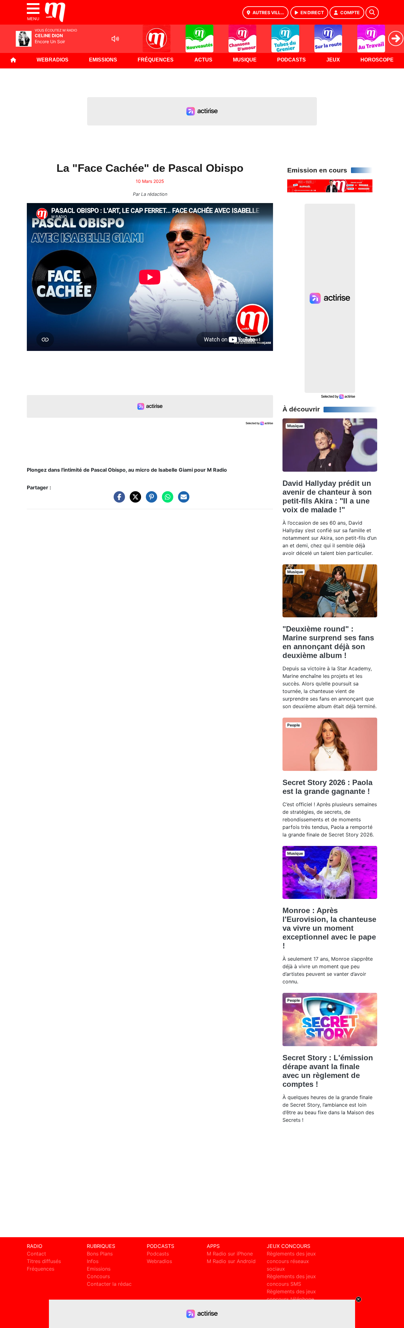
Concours (98, 1276)
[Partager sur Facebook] (117, 500)
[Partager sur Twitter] (134, 500)
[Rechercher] (372, 12)
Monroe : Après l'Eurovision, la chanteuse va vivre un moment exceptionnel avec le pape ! (329, 928)
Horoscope (377, 59)
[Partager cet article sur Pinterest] (150, 500)
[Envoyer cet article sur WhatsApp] (166, 500)
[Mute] (115, 39)
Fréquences (156, 59)
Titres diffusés (44, 1261)
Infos (92, 1261)
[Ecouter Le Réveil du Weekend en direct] (329, 185)
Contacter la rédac (109, 1284)
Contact (36, 1253)
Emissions (103, 59)
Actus (203, 59)
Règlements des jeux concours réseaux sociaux (291, 1261)
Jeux (333, 59)
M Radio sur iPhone (230, 1253)
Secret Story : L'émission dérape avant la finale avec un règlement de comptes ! (327, 1070)
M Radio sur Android (231, 1261)
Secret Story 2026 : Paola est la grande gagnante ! (327, 786)
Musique (245, 59)
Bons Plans (100, 1253)
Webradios (52, 59)
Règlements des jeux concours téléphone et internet (291, 1299)
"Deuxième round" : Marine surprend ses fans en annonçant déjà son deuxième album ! (328, 642)
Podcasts (291, 59)
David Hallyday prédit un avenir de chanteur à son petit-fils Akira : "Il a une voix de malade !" (327, 496)
